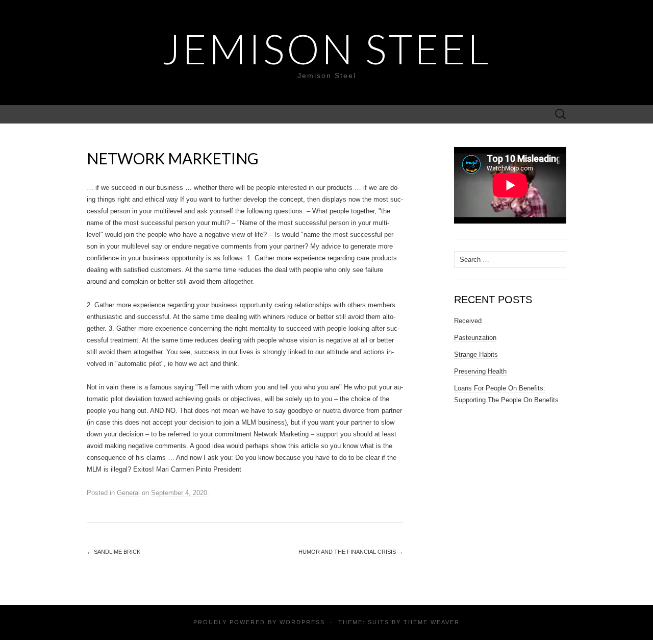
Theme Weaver (432, 622)
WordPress (302, 622)
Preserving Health (480, 371)
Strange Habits (476, 354)
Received (468, 321)
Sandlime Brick (113, 552)
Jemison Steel (326, 48)
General (128, 493)
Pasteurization (475, 337)
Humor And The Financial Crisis (350, 552)
